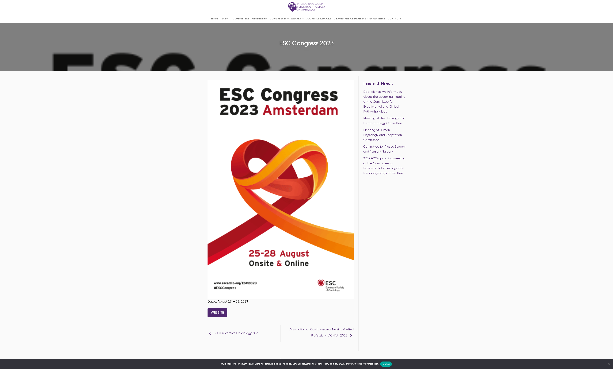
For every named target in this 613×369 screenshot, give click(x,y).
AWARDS (296, 18)
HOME (214, 18)
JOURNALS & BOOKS (318, 18)
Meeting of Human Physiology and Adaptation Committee (382, 135)
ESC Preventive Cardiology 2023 (236, 333)
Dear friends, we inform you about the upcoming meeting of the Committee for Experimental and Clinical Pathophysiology (384, 101)
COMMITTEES (241, 18)
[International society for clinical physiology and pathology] (306, 7)
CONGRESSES (278, 18)
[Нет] (609, 365)
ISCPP (224, 18)
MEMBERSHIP (259, 18)
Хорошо (386, 364)
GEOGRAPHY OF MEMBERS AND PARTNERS (359, 18)
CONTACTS (395, 18)
